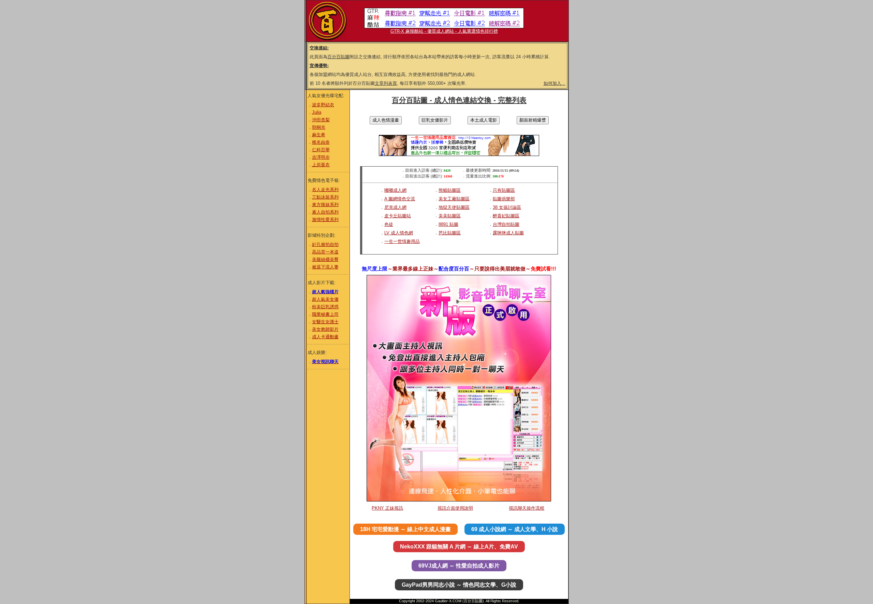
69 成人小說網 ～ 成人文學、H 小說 (514, 529)
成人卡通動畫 (325, 336)
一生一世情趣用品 (402, 241)
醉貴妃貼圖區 (506, 215)
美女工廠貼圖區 (454, 198)
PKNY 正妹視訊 (387, 508)
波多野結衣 (323, 104)
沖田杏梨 (321, 119)
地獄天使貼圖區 (454, 207)
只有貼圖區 (504, 190)
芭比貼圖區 (450, 232)
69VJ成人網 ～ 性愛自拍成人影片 (459, 566)
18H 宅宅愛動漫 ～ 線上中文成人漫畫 (405, 529)
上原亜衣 (321, 164)
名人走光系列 (325, 189)
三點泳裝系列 (325, 197)
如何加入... (554, 83)
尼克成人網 (395, 207)
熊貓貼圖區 (450, 190)
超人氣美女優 (325, 299)
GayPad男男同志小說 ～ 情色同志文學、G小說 (459, 585)
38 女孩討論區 (507, 207)
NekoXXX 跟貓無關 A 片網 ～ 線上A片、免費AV (459, 546)
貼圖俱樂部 (504, 198)
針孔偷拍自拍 (325, 244)
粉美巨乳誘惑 (325, 306)
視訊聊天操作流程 (526, 508)
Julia (316, 112)
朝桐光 (318, 127)
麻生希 (318, 134)
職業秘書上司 (325, 314)
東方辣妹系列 (325, 204)
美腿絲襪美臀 (325, 259)
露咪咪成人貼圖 (508, 232)
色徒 (388, 224)
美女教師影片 (325, 329)
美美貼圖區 (450, 215)
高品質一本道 (325, 251)
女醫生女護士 (325, 321)
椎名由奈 (321, 142)
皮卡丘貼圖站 (397, 215)
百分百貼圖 (338, 56)
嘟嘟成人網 (395, 190)
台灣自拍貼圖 (506, 224)
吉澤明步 (321, 157)
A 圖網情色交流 (399, 198)
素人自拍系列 (325, 212)
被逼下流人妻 (325, 266)
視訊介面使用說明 (455, 508)
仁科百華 (321, 149)
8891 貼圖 (448, 224)
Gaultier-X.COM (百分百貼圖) (459, 601)
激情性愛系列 (325, 219)
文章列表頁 (386, 83)
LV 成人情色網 (398, 232)
